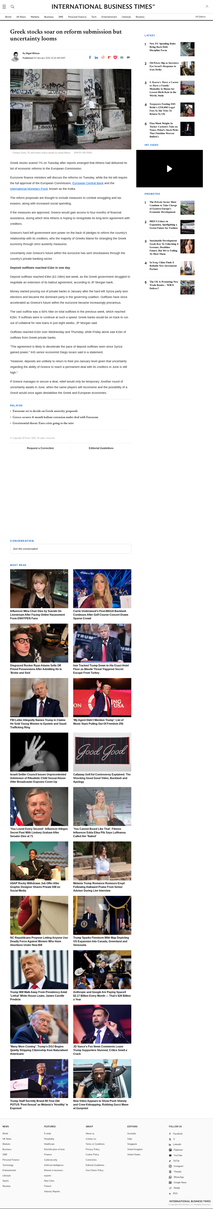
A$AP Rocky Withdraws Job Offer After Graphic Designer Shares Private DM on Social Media (35, 887)
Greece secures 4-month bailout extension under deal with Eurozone (55, 417)
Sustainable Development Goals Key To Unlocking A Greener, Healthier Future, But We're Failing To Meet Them (164, 247)
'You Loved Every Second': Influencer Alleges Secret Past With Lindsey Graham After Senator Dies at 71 (39, 832)
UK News (21, 16)
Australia (131, 1133)
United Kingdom (135, 1149)
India (129, 1139)
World (8, 16)
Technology (7, 1165)
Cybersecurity (50, 1160)
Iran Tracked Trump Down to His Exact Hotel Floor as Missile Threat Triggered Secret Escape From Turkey (101, 669)
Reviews (140, 16)
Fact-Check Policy (95, 1170)
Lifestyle (126, 16)
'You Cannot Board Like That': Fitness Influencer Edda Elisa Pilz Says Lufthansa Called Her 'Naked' (99, 832)
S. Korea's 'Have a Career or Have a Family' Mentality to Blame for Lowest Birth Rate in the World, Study (164, 89)
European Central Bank (88, 183)
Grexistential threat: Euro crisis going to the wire (43, 423)
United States (133, 1154)
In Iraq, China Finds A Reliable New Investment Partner (163, 266)
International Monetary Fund (29, 189)
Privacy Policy (93, 1149)
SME (61, 16)
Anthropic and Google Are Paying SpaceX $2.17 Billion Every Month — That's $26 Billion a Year (102, 996)
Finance (48, 1154)
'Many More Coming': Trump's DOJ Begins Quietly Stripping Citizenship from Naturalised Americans (39, 1050)
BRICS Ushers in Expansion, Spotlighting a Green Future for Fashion (164, 224)
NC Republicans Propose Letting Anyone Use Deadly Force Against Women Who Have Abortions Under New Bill (39, 941)
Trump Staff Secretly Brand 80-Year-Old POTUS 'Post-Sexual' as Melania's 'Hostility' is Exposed (39, 1105)
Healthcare (49, 1144)
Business (49, 16)
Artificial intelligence (53, 1165)
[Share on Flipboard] (109, 57)
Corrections (91, 1160)
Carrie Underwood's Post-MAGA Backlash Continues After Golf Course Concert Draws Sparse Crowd (100, 615)
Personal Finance (77, 16)
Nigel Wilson (33, 53)
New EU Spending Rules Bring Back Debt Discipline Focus (163, 47)
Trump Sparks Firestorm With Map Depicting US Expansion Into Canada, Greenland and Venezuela (101, 941)
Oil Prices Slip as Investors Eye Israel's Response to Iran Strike (164, 66)
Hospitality (49, 1139)
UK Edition (200, 16)
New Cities (49, 1181)
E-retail (47, 1133)
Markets (35, 16)
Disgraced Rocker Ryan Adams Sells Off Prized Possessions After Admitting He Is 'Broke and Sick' (36, 669)
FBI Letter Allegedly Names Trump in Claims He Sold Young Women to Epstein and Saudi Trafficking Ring (38, 724)
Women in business (53, 1170)
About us (90, 1133)
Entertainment (109, 16)
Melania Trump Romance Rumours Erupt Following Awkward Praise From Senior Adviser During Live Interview (99, 887)
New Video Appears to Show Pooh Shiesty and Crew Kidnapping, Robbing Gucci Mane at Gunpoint (100, 1105)
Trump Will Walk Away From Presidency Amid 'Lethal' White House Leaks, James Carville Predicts (38, 996)
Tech (94, 16)
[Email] (122, 57)
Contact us (91, 1139)
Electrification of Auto (54, 1149)
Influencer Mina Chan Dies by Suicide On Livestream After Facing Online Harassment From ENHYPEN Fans (37, 615)
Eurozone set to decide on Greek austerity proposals (45, 411)
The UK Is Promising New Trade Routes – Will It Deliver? (164, 285)
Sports (5, 1181)
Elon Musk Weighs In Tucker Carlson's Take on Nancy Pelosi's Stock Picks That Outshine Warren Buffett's (164, 130)
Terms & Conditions (95, 1144)
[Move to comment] (128, 57)
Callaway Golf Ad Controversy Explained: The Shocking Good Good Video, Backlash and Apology (102, 778)
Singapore (132, 1144)
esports (47, 1175)
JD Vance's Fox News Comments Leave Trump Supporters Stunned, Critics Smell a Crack (100, 1050)
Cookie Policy (92, 1154)
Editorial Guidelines (101, 448)
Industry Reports (52, 1191)
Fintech (47, 1186)
